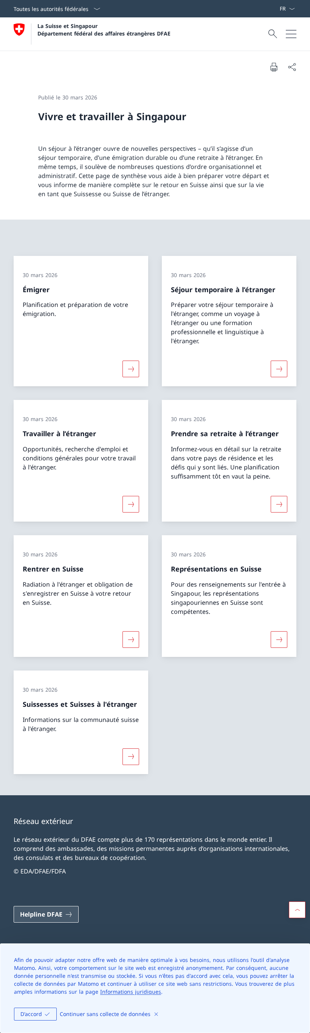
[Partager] (292, 67)
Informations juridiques (130, 991)
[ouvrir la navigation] (291, 34)
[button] (297, 909)
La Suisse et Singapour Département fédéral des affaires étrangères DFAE (103, 29)
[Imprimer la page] (274, 67)
